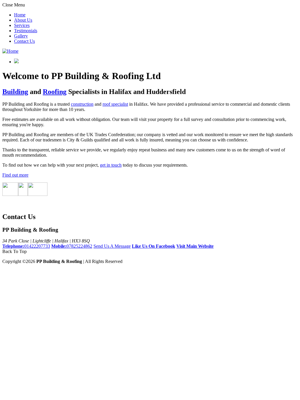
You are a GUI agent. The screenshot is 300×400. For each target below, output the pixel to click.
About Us (23, 20)
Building (15, 91)
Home (19, 14)
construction (82, 104)
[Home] (10, 51)
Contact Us (24, 41)
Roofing (55, 91)
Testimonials (25, 30)
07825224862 (71, 246)
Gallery (21, 35)
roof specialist (115, 104)
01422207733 (26, 246)
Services (22, 25)
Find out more (15, 174)
